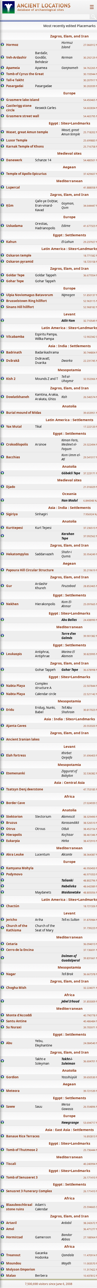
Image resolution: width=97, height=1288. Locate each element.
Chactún (12, 906)
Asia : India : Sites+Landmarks (69, 718)
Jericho (11, 920)
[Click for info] (2, 45)
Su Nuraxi (13, 1027)
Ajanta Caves (16, 726)
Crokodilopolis (17, 444)
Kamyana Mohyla (19, 868)
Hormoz (12, 45)
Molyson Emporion (20, 1269)
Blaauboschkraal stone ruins (19, 1207)
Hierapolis (14, 835)
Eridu (10, 710)
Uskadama (14, 226)
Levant (69, 314)
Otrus (10, 829)
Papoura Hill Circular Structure (30, 570)
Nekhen (12, 604)
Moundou (13, 1263)
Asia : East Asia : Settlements (69, 1129)
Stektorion (14, 816)
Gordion (12, 1077)
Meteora (13, 1091)
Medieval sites (69, 153)
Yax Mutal (14, 426)
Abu (9, 1043)
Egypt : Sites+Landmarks (69, 123)
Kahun (11, 242)
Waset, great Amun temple (27, 132)
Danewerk (14, 160)
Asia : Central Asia (69, 782)
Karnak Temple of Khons (25, 146)
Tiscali (11, 1164)
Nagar (11, 974)
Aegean (69, 167)
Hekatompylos (17, 554)
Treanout (13, 1255)
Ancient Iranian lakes (23, 739)
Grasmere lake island (22, 100)
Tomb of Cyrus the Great (25, 74)
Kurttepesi (14, 528)
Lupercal (13, 187)
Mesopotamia (69, 369)
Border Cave (15, 803)
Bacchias (13, 457)
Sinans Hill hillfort (20, 307)
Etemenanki (15, 773)
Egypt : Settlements (69, 235)
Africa (69, 796)
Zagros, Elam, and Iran (69, 36)
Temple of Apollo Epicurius (26, 174)
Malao (11, 1275)
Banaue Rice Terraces (23, 1136)
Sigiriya (12, 514)
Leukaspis (14, 654)
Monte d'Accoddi (19, 1015)
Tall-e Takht (15, 80)
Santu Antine (16, 1021)
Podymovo (14, 874)
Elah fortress (16, 755)
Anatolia (69, 406)
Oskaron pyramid (19, 261)
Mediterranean (69, 180)
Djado (10, 487)
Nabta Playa (15, 686)
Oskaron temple (18, 255)
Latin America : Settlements (69, 419)
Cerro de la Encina (20, 950)
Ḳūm (9, 205)
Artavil (11, 1223)
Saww (10, 1106)
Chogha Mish (16, 988)
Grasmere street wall (22, 116)
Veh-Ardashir (16, 57)
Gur (9, 586)
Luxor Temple (16, 140)
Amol (10, 1229)
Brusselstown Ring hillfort (26, 301)
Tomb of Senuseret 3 (22, 1177)
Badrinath (14, 352)
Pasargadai (14, 86)
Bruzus (11, 823)
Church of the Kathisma (16, 928)
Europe (69, 93)
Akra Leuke (15, 854)
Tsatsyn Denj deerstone (24, 789)
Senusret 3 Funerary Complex (29, 1191)
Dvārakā (12, 360)
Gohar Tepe (15, 281)
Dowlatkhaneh (17, 397)
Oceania (69, 493)
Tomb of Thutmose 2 (22, 1150)
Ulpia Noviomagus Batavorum (29, 295)
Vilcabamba (15, 336)
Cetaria (11, 944)
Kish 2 (11, 379)
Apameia (13, 68)
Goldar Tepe (15, 275)
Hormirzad (14, 1237)
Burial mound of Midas (23, 413)
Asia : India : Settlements (69, 345)
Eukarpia (13, 841)
